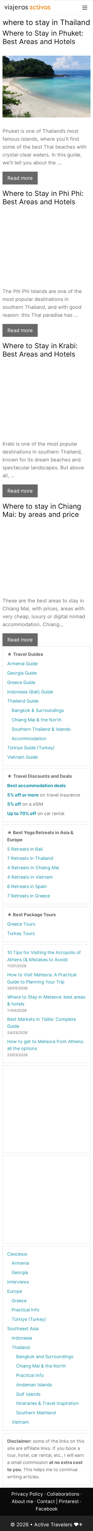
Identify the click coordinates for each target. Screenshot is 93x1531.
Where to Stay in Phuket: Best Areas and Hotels (42, 37)
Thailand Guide (22, 701)
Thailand (21, 1347)
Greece (19, 1300)
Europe (14, 1291)
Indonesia (22, 1338)
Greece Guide (21, 682)
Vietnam (20, 1422)
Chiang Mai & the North (37, 719)
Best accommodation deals (36, 785)
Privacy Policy (27, 1494)
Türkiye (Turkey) (29, 1319)
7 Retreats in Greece (28, 895)
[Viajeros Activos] (27, 7)
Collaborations (63, 1494)
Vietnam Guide (22, 757)
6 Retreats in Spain (27, 886)
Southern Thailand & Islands (41, 729)
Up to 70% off (21, 813)
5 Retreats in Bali (25, 849)
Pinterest (69, 1501)
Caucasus (17, 1254)
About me (22, 1501)
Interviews (18, 1281)
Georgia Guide (22, 673)
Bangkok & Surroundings (38, 710)
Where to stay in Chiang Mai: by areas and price (41, 510)
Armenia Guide (22, 663)
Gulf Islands (28, 1394)
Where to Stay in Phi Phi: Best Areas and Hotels (43, 197)
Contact (46, 1501)
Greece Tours (21, 924)
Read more (20, 178)
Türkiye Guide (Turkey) (31, 747)
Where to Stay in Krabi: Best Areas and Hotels (40, 350)
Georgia (20, 1272)
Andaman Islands (34, 1384)
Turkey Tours (21, 933)
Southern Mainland (36, 1412)
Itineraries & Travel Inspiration (47, 1403)
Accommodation (29, 738)
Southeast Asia (22, 1328)
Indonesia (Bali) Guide (30, 691)
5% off (14, 804)
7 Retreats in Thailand (30, 858)
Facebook (47, 1509)
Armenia (20, 1263)
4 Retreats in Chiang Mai (33, 867)
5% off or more (23, 795)
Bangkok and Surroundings (44, 1356)
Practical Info (25, 1309)
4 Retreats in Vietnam (30, 877)
